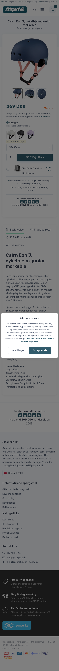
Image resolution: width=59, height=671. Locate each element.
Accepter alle (40, 350)
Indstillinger (18, 350)
